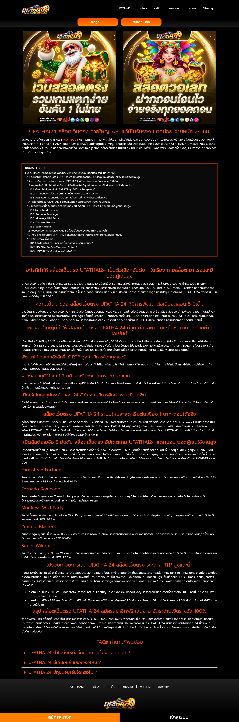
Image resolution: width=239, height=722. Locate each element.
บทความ (191, 8)
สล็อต (143, 8)
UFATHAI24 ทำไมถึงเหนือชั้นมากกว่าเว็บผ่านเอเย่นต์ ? (79, 652)
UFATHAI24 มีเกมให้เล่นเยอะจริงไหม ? (65, 662)
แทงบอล (173, 8)
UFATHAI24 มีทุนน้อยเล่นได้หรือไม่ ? (63, 672)
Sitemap (208, 8)
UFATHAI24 (125, 8)
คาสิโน (157, 8)
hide (40, 168)
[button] (119, 653)
